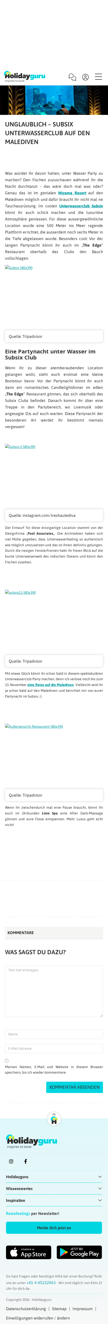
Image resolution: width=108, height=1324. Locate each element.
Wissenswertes (19, 1188)
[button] (54, 1228)
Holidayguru (17, 1176)
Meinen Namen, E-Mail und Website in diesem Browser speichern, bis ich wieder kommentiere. (54, 1070)
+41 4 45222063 (41, 1282)
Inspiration (15, 1200)
